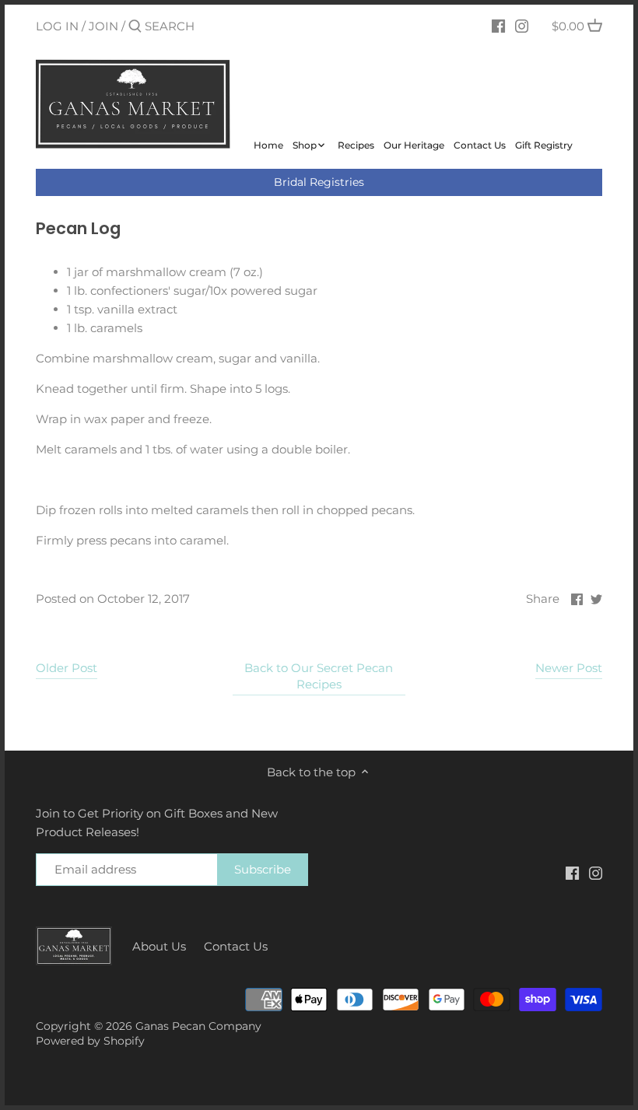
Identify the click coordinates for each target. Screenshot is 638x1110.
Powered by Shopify (90, 1041)
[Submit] (135, 27)
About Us (159, 946)
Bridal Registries (319, 182)
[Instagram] (521, 25)
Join (103, 26)
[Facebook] (498, 25)
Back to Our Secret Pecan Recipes (318, 676)
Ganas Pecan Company (198, 1026)
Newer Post (568, 667)
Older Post (66, 667)
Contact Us (236, 946)
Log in (57, 26)
